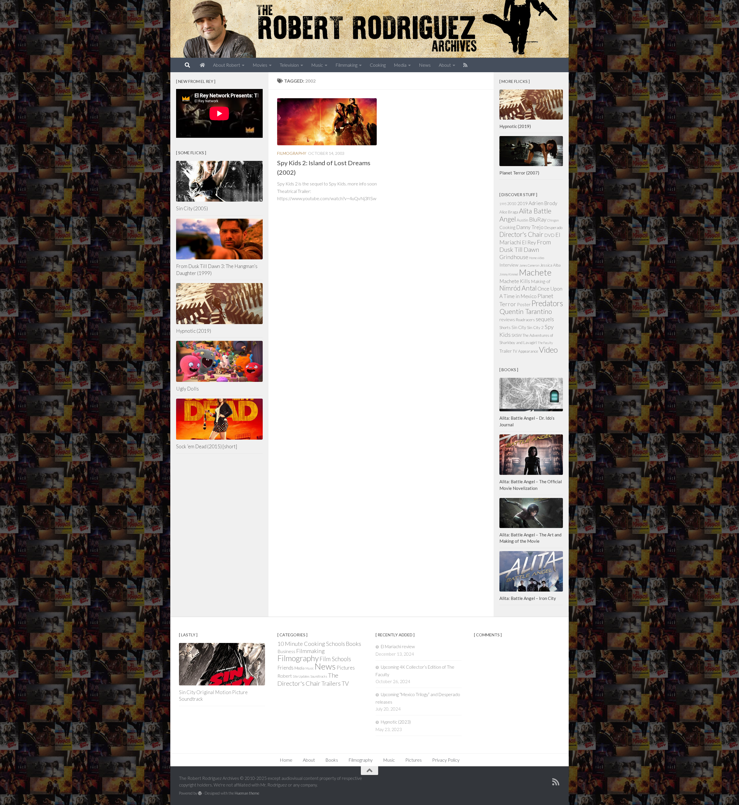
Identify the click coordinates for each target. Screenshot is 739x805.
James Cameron (529, 265)
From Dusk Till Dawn (525, 245)
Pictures (346, 668)
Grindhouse (513, 257)
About (445, 65)
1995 (502, 204)
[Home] (202, 65)
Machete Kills (514, 281)
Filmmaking (346, 65)
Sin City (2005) (192, 208)
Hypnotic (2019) (193, 331)
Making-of (540, 281)
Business (286, 651)
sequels (545, 319)
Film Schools (335, 658)
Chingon (553, 220)
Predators (547, 303)
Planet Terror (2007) (519, 172)
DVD (549, 235)
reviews (507, 319)
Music (317, 65)
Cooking (378, 65)
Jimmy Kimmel (508, 274)
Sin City (519, 327)
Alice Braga (508, 212)
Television (289, 65)
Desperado (553, 227)
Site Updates (301, 676)
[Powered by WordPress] (200, 793)
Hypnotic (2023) (396, 721)
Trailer (505, 351)
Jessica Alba (550, 265)
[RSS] (465, 65)
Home (286, 760)
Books (353, 643)
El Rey (529, 242)
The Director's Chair (307, 679)
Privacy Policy (446, 760)
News (425, 65)
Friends (285, 668)
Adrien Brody (543, 203)
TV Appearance (525, 351)
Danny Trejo (530, 227)
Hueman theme (247, 793)
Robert (284, 675)
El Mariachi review (398, 646)
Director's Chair (521, 234)
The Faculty (545, 343)
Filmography (291, 153)
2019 (522, 203)
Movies (260, 65)
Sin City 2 (535, 327)
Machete (535, 272)
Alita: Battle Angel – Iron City (527, 598)
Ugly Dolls (187, 389)
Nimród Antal (518, 288)
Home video (536, 258)
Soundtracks (318, 676)
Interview (508, 264)
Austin (522, 220)
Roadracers (525, 319)
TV (345, 683)
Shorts (505, 327)
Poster (524, 304)
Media (400, 65)
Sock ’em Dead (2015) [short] (206, 446)
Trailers (331, 683)
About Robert (226, 65)
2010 (511, 203)
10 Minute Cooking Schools (311, 643)
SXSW (517, 335)
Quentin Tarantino (525, 311)
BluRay (537, 219)
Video (548, 349)
